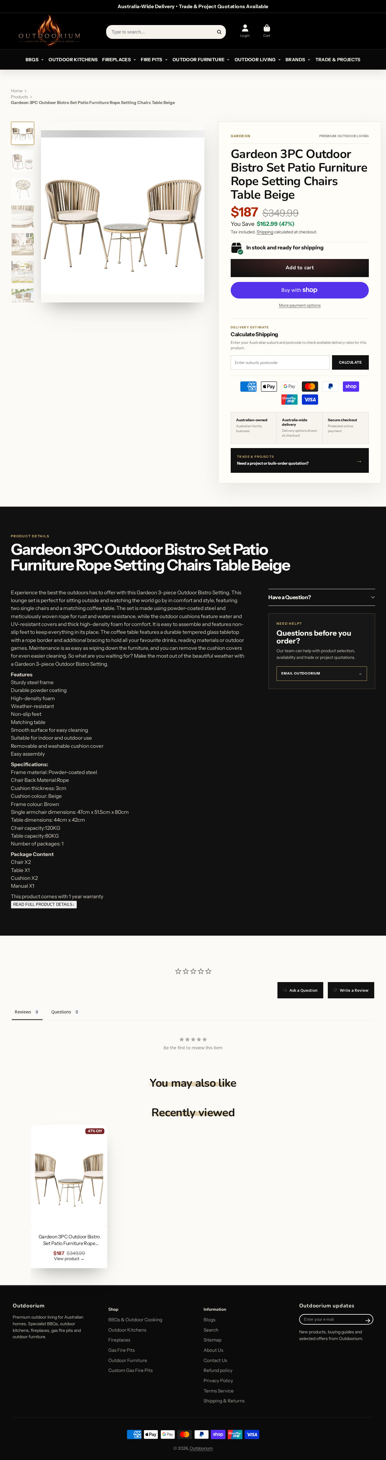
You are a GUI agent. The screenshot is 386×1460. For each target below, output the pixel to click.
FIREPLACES (116, 59)
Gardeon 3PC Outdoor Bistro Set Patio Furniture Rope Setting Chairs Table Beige (69, 1196)
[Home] (49, 31)
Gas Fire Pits (121, 1350)
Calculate (350, 362)
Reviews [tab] (23, 1012)
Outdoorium (201, 1448)
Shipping (265, 232)
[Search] (219, 32)
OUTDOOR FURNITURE (198, 59)
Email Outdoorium (321, 673)
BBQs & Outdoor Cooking (135, 1320)
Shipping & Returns (224, 1401)
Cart (267, 31)
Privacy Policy (218, 1380)
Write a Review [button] (354, 990)
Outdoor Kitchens (127, 1330)
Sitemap (212, 1340)
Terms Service (219, 1391)
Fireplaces (119, 1340)
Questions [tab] (61, 1012)
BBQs (32, 59)
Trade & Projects (338, 59)
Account (245, 31)
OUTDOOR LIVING (255, 59)
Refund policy (218, 1370)
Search (211, 1330)
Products (19, 97)
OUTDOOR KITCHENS (73, 59)
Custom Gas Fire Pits (130, 1370)
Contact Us (215, 1360)
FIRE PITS (151, 59)
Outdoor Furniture (127, 1360)
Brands (295, 59)
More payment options (300, 305)
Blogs (209, 1320)
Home (17, 90)
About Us (213, 1350)
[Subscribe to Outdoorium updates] (367, 1320)
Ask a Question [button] (304, 990)
